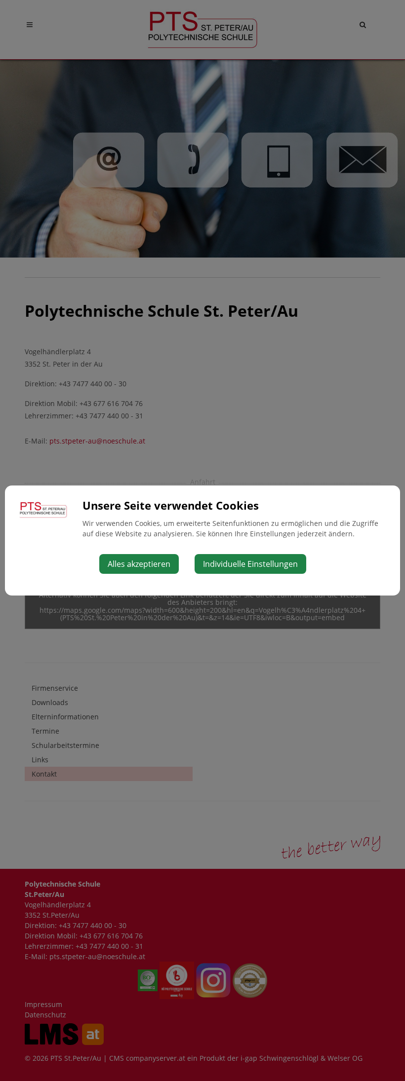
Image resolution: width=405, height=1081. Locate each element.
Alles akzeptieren (139, 564)
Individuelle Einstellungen (250, 564)
